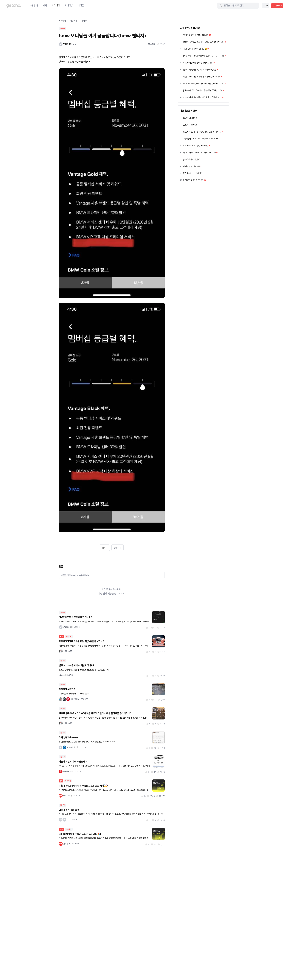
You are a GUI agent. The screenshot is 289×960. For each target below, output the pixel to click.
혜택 (45, 5)
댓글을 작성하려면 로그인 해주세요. (75, 575)
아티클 (81, 5)
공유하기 (117, 547)
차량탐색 (34, 5)
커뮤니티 (55, 5)
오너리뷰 (69, 5)
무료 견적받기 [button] (277, 6)
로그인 (265, 6)
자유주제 (73, 21)
